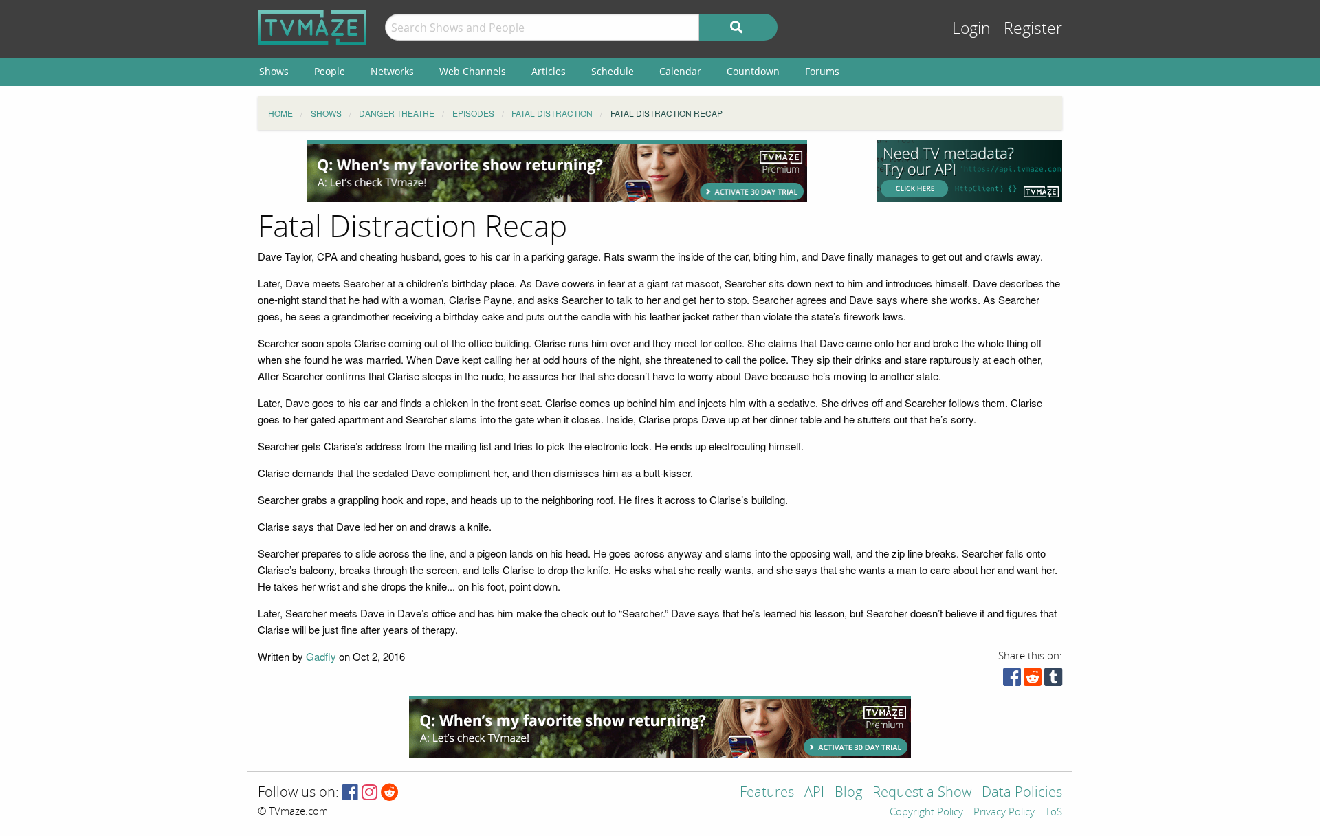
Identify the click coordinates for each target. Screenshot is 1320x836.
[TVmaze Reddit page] (390, 793)
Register (1033, 28)
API (814, 793)
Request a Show (921, 793)
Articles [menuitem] (548, 71)
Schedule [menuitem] (612, 71)
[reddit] (1033, 680)
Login (971, 28)
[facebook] (1012, 680)
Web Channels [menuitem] (472, 71)
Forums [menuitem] (822, 71)
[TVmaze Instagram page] (369, 793)
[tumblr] (1053, 680)
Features (767, 793)
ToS (1053, 812)
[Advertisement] (557, 171)
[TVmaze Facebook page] (350, 793)
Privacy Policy (1004, 812)
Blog (848, 793)
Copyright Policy (926, 812)
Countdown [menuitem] (753, 71)
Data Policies (1022, 793)
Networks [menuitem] (392, 71)
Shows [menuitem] (274, 71)
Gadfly (321, 656)
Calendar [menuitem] (680, 71)
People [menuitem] (329, 71)
